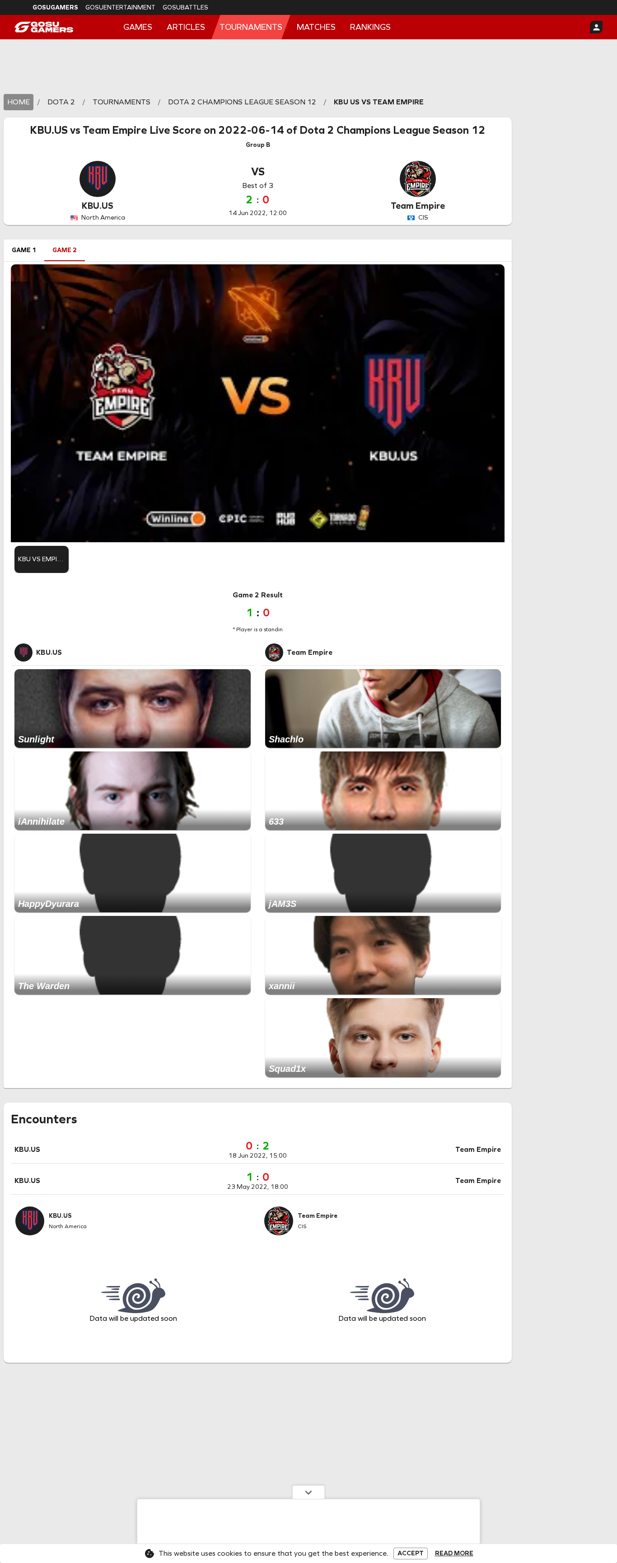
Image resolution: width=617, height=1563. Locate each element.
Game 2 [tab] (64, 250)
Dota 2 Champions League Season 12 (392, 130)
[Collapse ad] (308, 1492)
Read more (454, 1553)
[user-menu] (596, 27)
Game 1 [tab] (24, 250)
